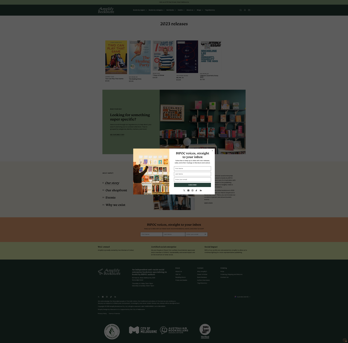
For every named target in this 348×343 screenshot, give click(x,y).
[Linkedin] (201, 190)
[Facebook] (188, 190)
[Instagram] (192, 190)
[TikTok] (196, 190)
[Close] (212, 150)
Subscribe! (192, 185)
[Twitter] (184, 190)
